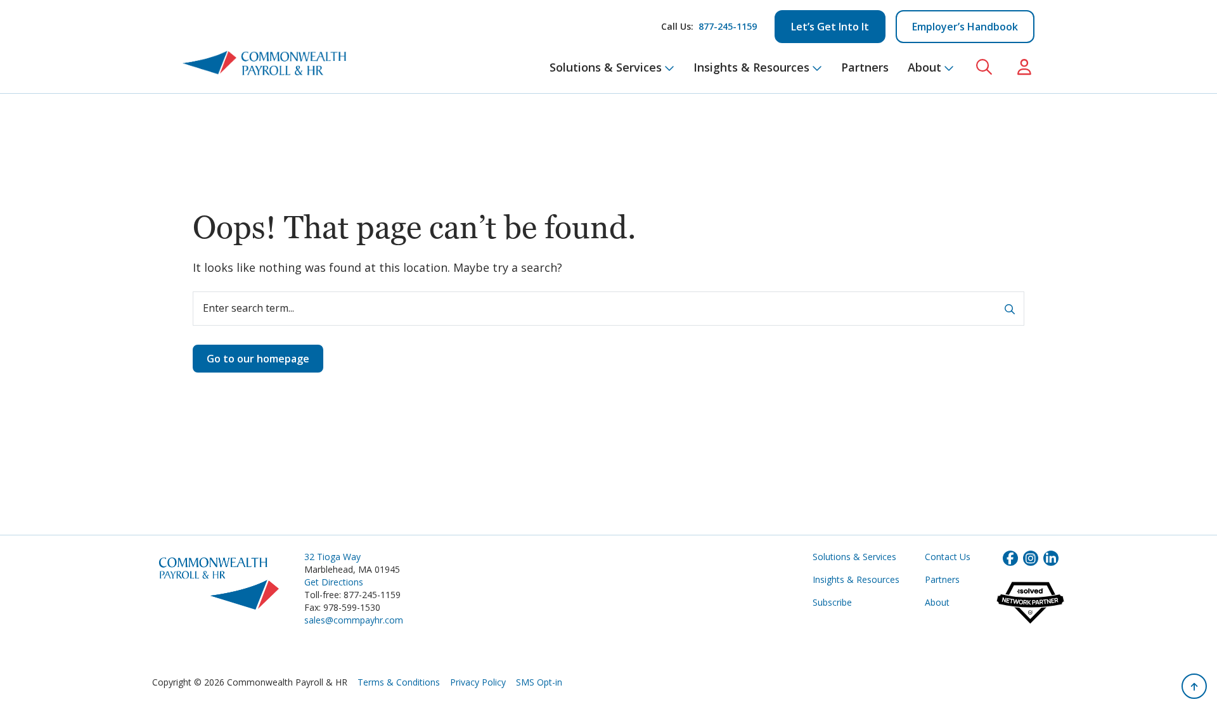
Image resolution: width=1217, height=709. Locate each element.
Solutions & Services (854, 557)
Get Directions (333, 582)
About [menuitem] (924, 67)
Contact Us (947, 557)
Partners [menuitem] (865, 67)
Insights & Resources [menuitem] (751, 67)
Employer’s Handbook (965, 27)
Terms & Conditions (398, 682)
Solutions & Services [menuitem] (606, 67)
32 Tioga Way (332, 557)
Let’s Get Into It (830, 27)
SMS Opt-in (539, 682)
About (937, 602)
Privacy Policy (478, 682)
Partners (942, 579)
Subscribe (832, 602)
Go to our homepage (258, 359)
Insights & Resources (856, 579)
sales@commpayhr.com (353, 620)
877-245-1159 (728, 26)
